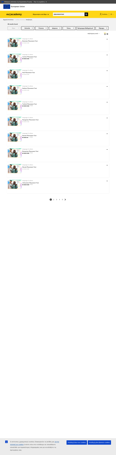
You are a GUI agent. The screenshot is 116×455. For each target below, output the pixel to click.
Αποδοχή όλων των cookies (77, 442)
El (111, 14)
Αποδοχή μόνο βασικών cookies (99, 442)
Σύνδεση (104, 14)
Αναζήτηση (29, 19)
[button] (107, 39)
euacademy (14, 14)
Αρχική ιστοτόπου (8, 19)
